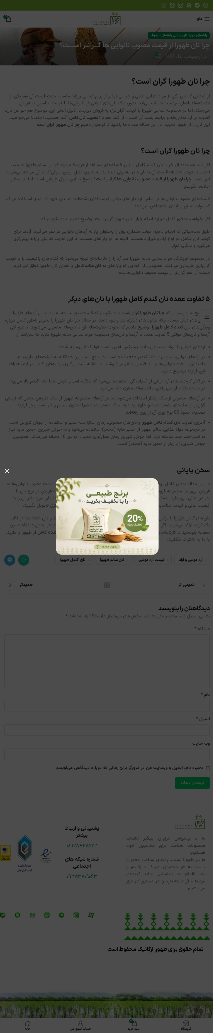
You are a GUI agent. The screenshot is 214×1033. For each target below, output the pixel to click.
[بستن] (7, 471)
